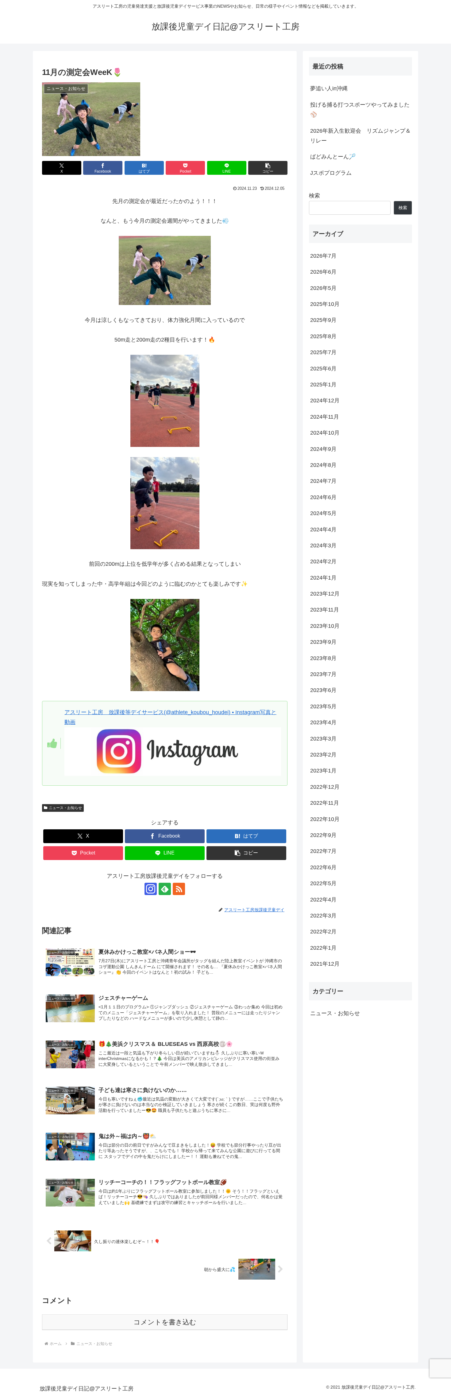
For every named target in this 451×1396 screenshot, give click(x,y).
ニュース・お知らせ (65, 808)
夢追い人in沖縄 (329, 88)
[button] (267, 168)
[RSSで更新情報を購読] (179, 889)
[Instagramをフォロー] (151, 889)
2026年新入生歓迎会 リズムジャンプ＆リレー (360, 136)
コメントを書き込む (164, 1322)
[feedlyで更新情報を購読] (165, 889)
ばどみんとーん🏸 (333, 157)
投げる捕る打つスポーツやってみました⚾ (360, 110)
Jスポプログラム (331, 173)
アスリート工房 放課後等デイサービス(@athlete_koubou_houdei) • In (152, 712)
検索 (314, 196)
